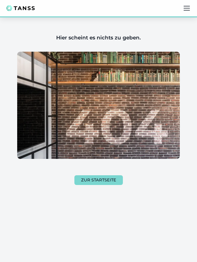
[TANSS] (20, 8)
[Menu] (187, 8)
